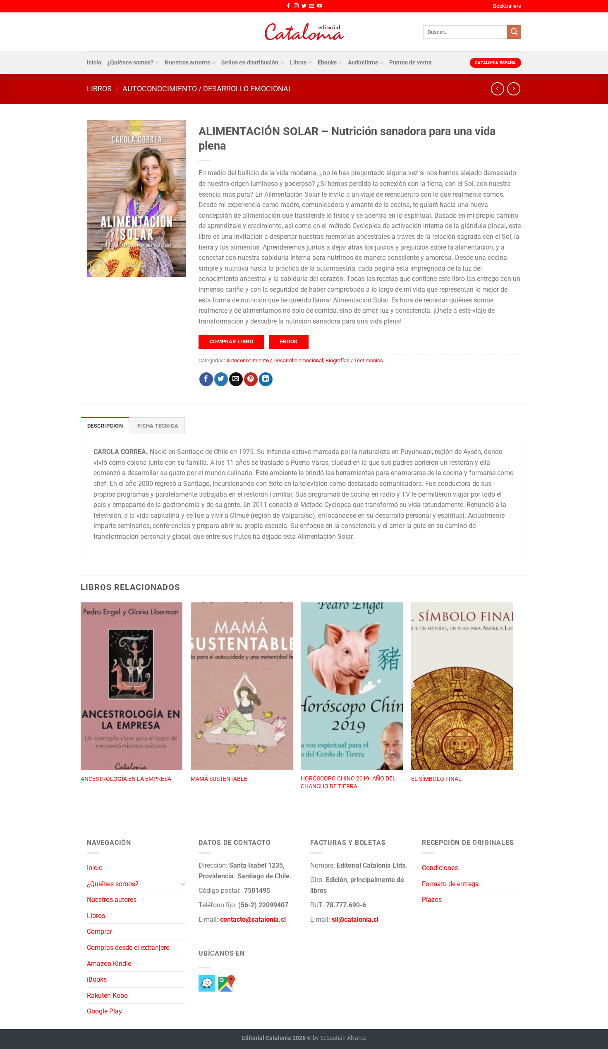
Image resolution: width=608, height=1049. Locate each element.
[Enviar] (514, 32)
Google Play (104, 1011)
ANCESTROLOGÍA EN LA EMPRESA (126, 779)
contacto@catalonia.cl (253, 919)
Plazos (432, 900)
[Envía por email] (236, 379)
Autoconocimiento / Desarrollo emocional (207, 88)
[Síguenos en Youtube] (319, 6)
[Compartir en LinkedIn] (266, 379)
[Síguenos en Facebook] (288, 6)
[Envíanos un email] (311, 6)
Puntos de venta (410, 62)
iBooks (97, 979)
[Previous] (81, 704)
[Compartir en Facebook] (206, 379)
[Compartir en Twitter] (221, 379)
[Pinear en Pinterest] (251, 379)
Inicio (94, 62)
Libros (298, 62)
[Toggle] (183, 884)
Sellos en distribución (249, 62)
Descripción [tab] (105, 426)
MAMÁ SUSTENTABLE (219, 779)
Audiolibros (363, 62)
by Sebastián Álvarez (339, 1038)
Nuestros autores (187, 62)
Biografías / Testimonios (354, 360)
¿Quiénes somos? (130, 62)
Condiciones (440, 868)
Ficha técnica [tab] (157, 426)
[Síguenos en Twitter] (304, 6)
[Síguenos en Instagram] (296, 6)
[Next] (512, 704)
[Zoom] (98, 267)
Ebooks (327, 62)
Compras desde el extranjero (128, 947)
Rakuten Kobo (107, 995)
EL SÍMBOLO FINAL (436, 779)
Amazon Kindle (109, 964)
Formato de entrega (450, 884)
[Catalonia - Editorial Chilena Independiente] (304, 32)
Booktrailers (507, 6)
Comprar (99, 931)
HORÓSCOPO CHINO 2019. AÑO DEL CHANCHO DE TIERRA (348, 782)
